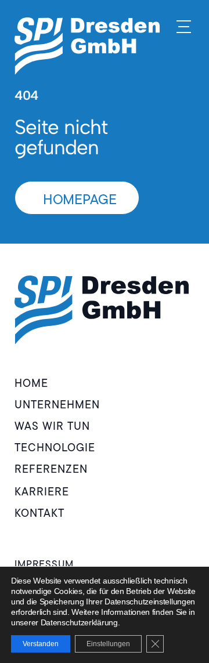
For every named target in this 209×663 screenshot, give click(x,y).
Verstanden (41, 644)
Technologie (55, 447)
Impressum (44, 564)
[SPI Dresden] (87, 46)
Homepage (80, 199)
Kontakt (39, 513)
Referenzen (51, 469)
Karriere (42, 491)
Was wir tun (52, 426)
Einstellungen (108, 644)
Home (31, 383)
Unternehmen (57, 404)
